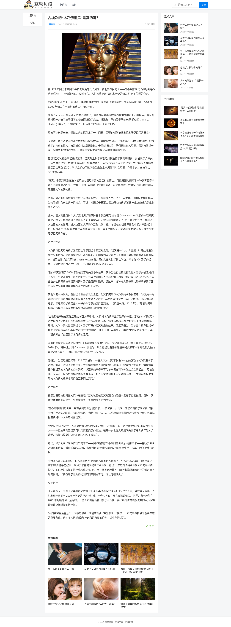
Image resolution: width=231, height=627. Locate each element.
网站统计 (129, 622)
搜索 (203, 4)
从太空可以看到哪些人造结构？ (100, 569)
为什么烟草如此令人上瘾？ (62, 569)
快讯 (74, 4)
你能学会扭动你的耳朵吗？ (62, 604)
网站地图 (119, 622)
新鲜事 (63, 4)
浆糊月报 (109, 622)
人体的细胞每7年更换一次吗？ (100, 604)
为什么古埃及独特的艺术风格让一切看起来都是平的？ (192, 54)
